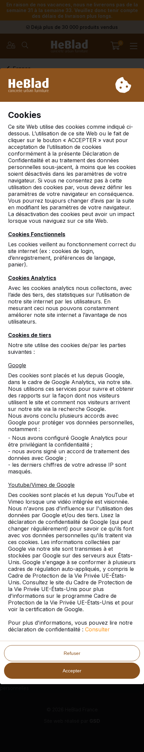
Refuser (72, 653)
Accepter (72, 670)
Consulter (97, 629)
